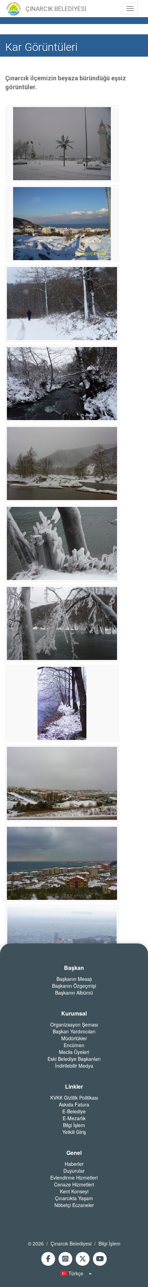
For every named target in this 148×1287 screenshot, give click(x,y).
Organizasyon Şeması (74, 1024)
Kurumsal (74, 1013)
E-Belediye (74, 1111)
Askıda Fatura (74, 1104)
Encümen (74, 1045)
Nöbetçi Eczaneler (74, 1205)
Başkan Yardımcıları (74, 1031)
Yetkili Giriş (74, 1131)
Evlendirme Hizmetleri (74, 1177)
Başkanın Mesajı (74, 978)
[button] (74, 1273)
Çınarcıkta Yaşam (74, 1198)
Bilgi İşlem (74, 1125)
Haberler (74, 1163)
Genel (74, 1153)
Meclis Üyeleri (74, 1051)
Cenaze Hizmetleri (74, 1184)
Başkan (74, 968)
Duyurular (74, 1170)
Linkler (74, 1086)
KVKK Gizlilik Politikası (74, 1097)
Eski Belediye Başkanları (74, 1058)
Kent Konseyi (74, 1191)
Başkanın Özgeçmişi (74, 985)
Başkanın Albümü (74, 992)
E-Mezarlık (74, 1118)
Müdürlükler (74, 1038)
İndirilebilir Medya (74, 1065)
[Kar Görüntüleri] (62, 143)
